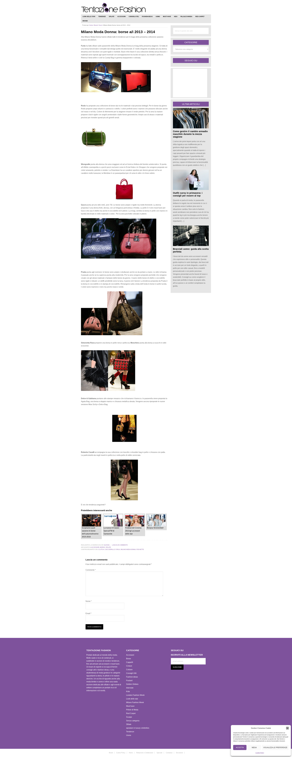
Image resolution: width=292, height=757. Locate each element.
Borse (102, 547)
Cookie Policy (260, 753)
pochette (140, 549)
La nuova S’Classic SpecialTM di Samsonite (111, 531)
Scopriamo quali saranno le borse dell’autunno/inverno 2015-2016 (90, 532)
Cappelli (129, 662)
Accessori (95, 547)
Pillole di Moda (132, 710)
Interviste (129, 688)
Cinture (129, 666)
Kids (128, 691)
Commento (91, 570)
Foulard (129, 680)
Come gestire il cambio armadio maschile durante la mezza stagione (190, 134)
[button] (287, 728)
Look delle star (132, 699)
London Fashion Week (135, 695)
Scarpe (129, 717)
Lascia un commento (120, 545)
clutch (101, 549)
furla (118, 549)
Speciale (159, 753)
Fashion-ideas (132, 677)
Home (131, 753)
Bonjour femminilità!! (155, 528)
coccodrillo (110, 549)
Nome (89, 601)
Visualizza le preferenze (275, 747)
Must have (130, 706)
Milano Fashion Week (135, 702)
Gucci (100, 25)
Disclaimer (179, 753)
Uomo (128, 735)
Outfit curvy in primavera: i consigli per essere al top (187, 194)
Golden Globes (132, 684)
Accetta (240, 747)
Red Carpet (131, 713)
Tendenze (130, 732)
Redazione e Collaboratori (144, 753)
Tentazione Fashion (113, 7)
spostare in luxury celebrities (137, 728)
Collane (129, 670)
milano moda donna (128, 549)
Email (88, 613)
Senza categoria (132, 721)
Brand (96, 25)
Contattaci (169, 753)
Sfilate (108, 547)
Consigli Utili (131, 673)
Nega (254, 747)
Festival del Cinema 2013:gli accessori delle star (133, 531)
